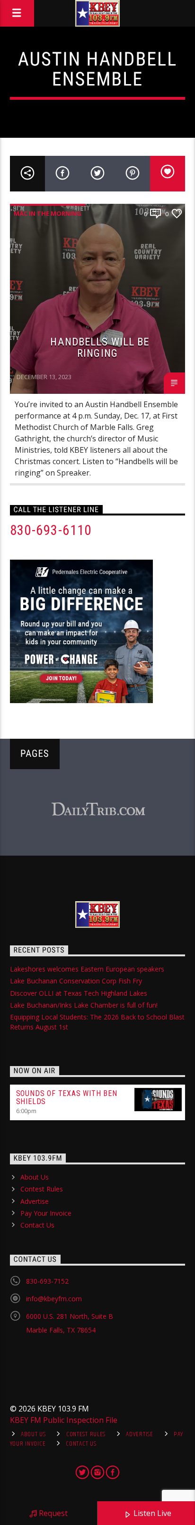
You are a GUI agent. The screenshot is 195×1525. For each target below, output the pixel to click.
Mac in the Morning (47, 213)
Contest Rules (41, 1188)
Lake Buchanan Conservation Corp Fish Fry (76, 980)
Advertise (34, 1201)
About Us (34, 1177)
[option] (98, 810)
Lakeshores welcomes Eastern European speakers (87, 968)
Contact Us (37, 1225)
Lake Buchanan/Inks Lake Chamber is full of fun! (84, 1005)
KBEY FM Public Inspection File (63, 1420)
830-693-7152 (47, 1281)
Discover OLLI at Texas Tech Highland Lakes (78, 993)
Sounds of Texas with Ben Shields (66, 1097)
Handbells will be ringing (99, 347)
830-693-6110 (51, 530)
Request (52, 1513)
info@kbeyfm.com (54, 1298)
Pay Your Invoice (45, 1213)
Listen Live (151, 1513)
